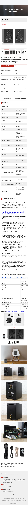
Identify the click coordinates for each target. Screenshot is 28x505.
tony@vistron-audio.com (8, 491)
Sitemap (12, 498)
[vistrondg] (14, 494)
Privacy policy (7, 498)
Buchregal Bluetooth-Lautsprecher (16, 463)
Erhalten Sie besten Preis (8, 65)
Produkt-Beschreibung (20, 98)
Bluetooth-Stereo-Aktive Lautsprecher (10, 464)
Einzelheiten (7, 98)
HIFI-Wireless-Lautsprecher (8, 466)
